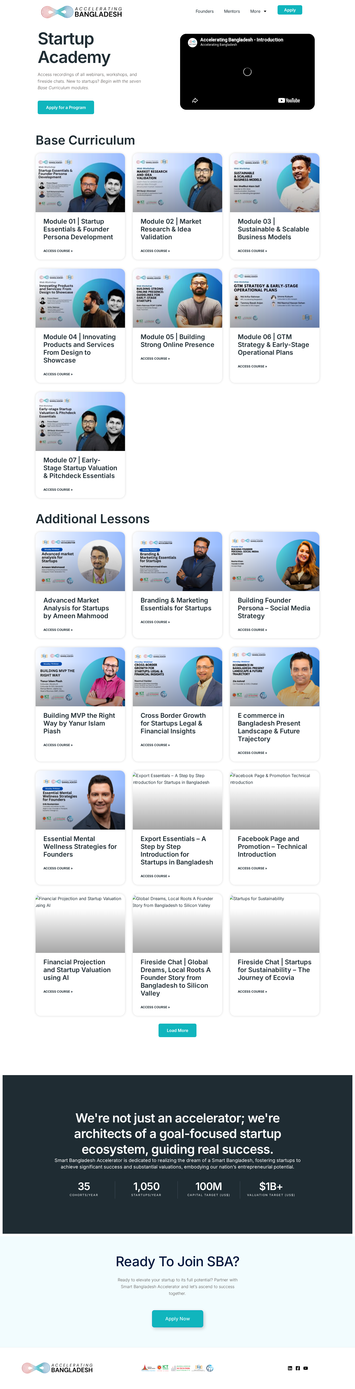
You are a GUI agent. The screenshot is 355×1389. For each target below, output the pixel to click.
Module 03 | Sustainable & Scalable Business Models (273, 229)
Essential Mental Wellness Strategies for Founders (80, 846)
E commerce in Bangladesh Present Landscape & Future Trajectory (269, 727)
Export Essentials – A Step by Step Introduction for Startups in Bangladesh (177, 850)
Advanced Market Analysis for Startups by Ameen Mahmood (76, 608)
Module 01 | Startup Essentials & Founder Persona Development (78, 229)
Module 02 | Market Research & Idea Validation (171, 229)
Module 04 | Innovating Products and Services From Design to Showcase (79, 348)
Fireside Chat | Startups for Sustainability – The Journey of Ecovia (275, 969)
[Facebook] (297, 1368)
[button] (177, 1030)
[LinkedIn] (290, 1368)
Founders (205, 11)
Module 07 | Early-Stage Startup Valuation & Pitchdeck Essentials (80, 468)
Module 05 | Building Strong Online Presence (177, 340)
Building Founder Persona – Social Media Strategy (274, 608)
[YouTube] (305, 1368)
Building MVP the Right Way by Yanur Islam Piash (79, 723)
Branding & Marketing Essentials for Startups (176, 604)
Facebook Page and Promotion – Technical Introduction (272, 846)
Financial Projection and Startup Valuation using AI (77, 969)
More (255, 11)
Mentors (232, 11)
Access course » (58, 251)
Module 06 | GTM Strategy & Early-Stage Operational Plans (273, 344)
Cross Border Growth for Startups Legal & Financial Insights (173, 723)
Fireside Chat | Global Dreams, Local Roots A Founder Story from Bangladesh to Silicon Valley (176, 977)
